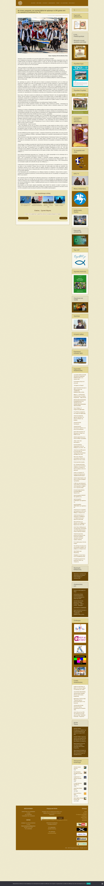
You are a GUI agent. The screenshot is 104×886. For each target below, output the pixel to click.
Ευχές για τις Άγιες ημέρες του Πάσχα (79, 591)
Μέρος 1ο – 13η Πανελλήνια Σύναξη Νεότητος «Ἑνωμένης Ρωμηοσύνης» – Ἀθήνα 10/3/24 (80, 396)
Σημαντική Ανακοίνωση (78, 16)
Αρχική (85, 811)
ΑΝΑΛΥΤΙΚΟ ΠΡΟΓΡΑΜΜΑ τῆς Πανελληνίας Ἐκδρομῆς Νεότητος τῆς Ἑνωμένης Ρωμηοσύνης (79, 694)
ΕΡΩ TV (76, 173)
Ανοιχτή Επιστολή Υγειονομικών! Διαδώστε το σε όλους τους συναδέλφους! (80, 428)
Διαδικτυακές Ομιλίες (78, 211)
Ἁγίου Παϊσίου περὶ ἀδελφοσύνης (77, 552)
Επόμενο (63, 218)
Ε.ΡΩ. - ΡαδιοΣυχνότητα (79, 35)
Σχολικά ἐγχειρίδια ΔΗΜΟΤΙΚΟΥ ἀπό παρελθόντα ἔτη (80, 506)
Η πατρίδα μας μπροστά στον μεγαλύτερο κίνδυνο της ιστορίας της (79, 560)
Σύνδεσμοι (77, 620)
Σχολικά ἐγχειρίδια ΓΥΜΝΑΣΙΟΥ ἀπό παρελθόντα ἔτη (80, 501)
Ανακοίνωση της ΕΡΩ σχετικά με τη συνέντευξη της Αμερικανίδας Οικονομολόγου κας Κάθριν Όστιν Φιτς (80, 452)
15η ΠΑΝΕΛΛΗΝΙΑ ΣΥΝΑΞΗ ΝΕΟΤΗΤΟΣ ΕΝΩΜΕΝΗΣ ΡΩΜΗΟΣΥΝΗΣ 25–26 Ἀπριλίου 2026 (80, 377)
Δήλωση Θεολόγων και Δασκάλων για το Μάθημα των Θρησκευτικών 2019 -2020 (80, 523)
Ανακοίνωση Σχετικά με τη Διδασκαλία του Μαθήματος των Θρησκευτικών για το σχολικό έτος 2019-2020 (79, 517)
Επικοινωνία (84, 818)
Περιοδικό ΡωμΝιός (80, 90)
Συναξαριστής (84, 815)
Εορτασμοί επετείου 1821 (78, 352)
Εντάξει (88, 883)
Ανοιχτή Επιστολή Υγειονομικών (77, 423)
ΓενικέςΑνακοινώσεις (78, 681)
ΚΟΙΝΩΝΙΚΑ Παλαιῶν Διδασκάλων (78, 119)
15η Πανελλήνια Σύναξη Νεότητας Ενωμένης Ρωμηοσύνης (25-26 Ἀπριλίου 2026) (79, 707)
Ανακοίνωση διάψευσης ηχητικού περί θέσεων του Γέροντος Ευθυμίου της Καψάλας (79, 418)
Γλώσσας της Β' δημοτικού (31, 214)
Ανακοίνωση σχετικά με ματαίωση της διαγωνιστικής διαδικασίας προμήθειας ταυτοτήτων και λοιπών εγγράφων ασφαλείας (79, 536)
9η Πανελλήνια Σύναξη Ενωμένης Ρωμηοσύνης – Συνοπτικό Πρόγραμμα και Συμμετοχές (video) (79, 596)
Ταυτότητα (85, 813)
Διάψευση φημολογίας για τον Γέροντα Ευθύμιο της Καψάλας (80, 437)
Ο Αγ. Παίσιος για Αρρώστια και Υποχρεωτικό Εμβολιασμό (79, 412)
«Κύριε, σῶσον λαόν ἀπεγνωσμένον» (78, 441)
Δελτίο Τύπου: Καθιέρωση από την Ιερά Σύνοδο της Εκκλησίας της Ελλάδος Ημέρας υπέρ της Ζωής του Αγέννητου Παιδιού (80, 529)
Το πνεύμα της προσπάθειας (81, 814)
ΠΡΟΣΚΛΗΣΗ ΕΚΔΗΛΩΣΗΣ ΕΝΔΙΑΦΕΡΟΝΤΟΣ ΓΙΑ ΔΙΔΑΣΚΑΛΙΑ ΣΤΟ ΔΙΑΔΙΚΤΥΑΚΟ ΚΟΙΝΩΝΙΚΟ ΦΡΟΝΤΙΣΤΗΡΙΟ (80, 402)
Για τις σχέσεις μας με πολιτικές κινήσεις (80, 543)
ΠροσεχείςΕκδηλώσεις (77, 568)
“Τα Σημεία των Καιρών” (79, 385)
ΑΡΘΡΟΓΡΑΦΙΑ (59, 15)
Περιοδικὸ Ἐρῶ (78, 63)
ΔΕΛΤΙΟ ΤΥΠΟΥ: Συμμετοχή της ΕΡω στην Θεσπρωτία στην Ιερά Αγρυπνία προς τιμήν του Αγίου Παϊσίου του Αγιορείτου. (80, 739)
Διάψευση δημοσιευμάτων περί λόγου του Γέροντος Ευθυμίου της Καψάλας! (80, 479)
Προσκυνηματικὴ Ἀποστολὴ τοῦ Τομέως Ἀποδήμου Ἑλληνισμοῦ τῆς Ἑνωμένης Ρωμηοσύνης (79, 745)
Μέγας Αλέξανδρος (80, 189)
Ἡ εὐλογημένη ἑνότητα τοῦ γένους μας (79, 382)
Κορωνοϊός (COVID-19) (77, 231)
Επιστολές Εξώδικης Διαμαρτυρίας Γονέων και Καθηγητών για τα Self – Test (79, 446)
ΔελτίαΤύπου (76, 723)
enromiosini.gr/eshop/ (52, 833)
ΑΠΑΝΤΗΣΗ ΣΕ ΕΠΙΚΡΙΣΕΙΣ (80, 607)
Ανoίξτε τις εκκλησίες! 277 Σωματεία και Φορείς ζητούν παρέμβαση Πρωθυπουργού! (79, 474)
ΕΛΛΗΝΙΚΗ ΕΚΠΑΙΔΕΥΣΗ (52, 214)
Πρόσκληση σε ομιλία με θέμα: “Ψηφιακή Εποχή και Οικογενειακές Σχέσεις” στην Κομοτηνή (80, 700)
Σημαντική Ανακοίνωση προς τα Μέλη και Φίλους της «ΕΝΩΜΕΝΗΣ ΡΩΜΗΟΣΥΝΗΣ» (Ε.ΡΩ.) (80, 390)
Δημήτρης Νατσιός (41, 214)
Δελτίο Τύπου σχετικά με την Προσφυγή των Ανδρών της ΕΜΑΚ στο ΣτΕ (79, 433)
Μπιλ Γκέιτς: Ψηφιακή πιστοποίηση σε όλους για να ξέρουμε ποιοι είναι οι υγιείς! (79, 458)
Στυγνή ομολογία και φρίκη (79, 462)
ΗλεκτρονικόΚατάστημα (78, 761)
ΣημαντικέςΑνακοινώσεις (78, 369)
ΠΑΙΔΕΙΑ (59, 214)
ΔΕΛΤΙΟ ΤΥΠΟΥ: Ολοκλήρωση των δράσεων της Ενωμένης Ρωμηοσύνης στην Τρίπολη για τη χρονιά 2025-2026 (80, 731)
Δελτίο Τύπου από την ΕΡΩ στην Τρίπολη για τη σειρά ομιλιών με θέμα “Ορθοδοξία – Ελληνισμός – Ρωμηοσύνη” (80, 714)
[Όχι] (102, 883)
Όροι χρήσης (84, 820)
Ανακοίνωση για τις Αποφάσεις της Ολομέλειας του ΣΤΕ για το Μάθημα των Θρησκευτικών (80, 511)
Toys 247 (76, 250)
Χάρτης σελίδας (84, 817)
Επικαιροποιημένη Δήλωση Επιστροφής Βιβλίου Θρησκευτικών (79, 491)
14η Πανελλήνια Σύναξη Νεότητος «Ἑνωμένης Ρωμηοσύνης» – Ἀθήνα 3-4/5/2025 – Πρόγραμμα (79, 603)
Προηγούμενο (23, 218)
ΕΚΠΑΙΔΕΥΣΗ (65, 15)
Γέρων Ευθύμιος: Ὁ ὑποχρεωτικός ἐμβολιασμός (79, 409)
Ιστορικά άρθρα (79, 334)
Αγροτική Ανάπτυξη (80, 271)
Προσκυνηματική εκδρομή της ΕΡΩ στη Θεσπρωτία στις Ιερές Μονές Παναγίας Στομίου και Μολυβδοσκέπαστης (80, 752)
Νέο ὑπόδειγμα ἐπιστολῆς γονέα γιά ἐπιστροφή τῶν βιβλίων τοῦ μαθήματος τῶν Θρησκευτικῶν (80, 547)
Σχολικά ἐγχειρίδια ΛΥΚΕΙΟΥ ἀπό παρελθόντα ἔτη (80, 496)
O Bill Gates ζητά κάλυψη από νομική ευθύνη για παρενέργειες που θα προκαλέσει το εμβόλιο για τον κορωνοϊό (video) (80, 485)
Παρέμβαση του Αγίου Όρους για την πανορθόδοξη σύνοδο (79, 556)
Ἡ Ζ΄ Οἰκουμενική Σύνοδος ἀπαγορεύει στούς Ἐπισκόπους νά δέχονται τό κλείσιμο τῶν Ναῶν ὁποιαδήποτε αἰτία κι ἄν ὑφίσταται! (80, 467)
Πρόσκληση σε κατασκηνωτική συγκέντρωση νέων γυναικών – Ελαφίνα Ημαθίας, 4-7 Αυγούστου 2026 (80, 576)
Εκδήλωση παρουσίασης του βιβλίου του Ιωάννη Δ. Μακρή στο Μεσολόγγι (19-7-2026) (79, 688)
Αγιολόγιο (77, 316)
